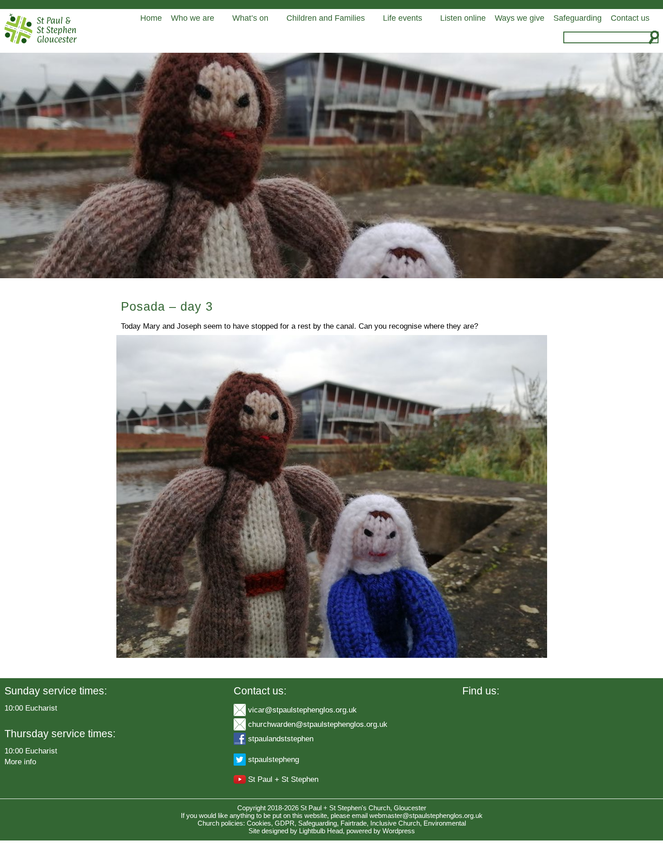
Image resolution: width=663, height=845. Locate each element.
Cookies (259, 823)
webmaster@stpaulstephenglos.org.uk (426, 815)
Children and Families (325, 18)
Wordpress (398, 831)
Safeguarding (577, 18)
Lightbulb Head (321, 831)
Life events (402, 18)
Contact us (630, 18)
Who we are (192, 18)
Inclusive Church (395, 823)
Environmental (445, 823)
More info (20, 761)
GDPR (285, 823)
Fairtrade (354, 823)
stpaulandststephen (280, 738)
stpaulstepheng (273, 759)
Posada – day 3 (167, 306)
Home (151, 18)
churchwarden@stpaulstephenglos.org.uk (317, 724)
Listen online (463, 18)
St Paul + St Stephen (283, 779)
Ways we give (519, 18)
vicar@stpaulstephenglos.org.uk (302, 709)
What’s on (250, 18)
